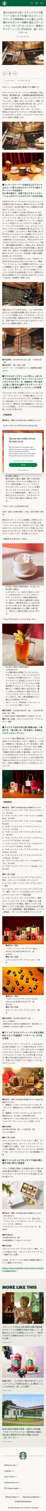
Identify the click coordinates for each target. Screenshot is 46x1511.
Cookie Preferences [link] (23, 1501)
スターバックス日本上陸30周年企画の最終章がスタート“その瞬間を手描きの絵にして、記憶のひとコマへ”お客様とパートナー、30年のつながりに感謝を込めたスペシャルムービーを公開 (22, 1333)
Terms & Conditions (30, 1497)
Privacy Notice (23, 470)
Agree (23, 465)
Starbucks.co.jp (10, 1465)
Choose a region (13, 1488)
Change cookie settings (23, 461)
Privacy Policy (11, 1497)
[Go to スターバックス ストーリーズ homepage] (4, 3)
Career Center (9, 1476)
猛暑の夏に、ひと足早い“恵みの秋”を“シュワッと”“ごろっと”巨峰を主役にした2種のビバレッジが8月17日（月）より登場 (23, 1384)
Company (7, 1471)
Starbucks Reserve (11, 1482)
